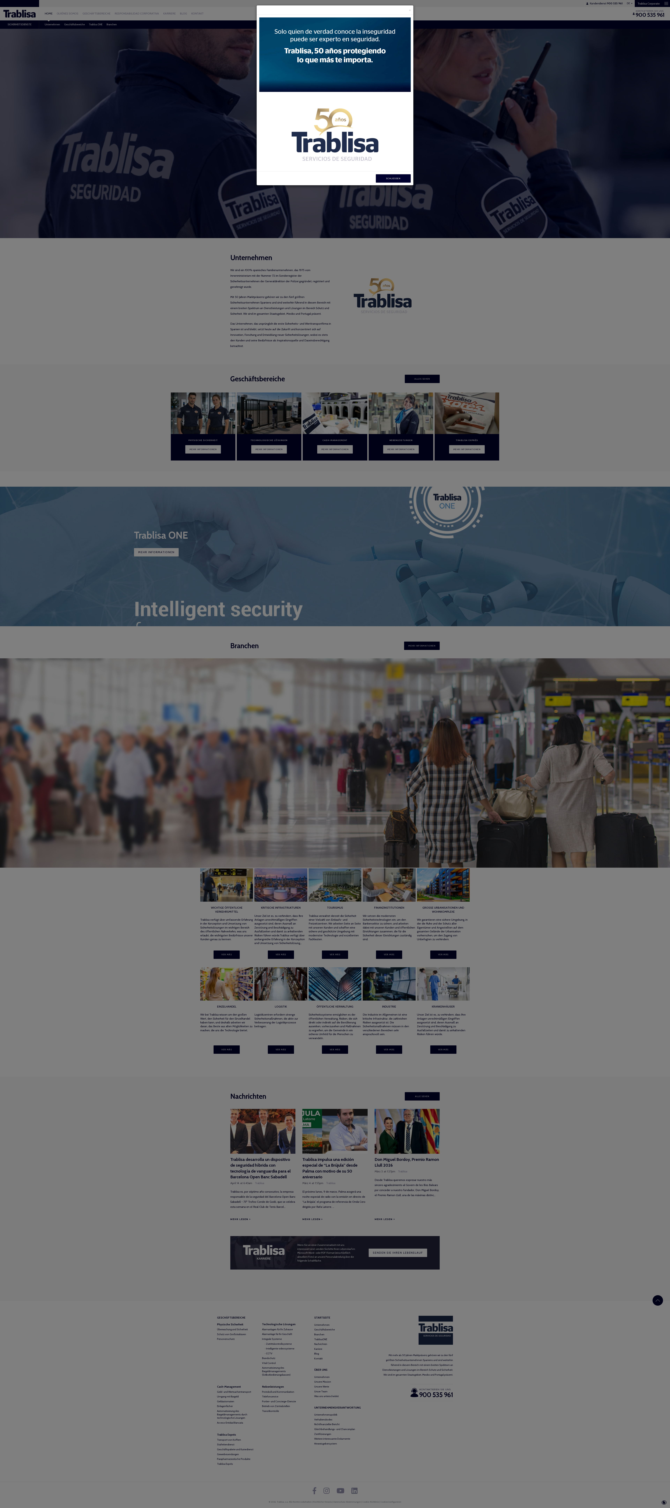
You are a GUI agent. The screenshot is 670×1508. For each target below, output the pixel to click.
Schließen (393, 178)
